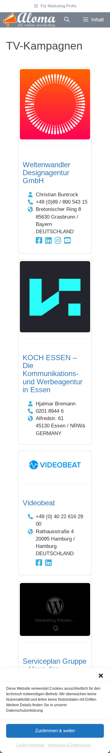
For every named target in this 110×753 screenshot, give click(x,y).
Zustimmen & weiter (55, 730)
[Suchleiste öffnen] (66, 20)
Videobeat (39, 503)
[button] (101, 676)
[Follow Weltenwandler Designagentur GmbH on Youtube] (67, 240)
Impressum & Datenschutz (69, 745)
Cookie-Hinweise (30, 745)
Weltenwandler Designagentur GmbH (46, 173)
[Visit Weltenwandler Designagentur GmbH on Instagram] (58, 240)
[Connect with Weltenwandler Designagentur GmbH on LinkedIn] (48, 240)
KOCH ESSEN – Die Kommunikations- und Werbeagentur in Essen (52, 373)
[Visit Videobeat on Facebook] (39, 563)
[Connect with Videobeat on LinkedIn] (48, 563)
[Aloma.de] (29, 20)
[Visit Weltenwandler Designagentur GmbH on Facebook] (39, 240)
